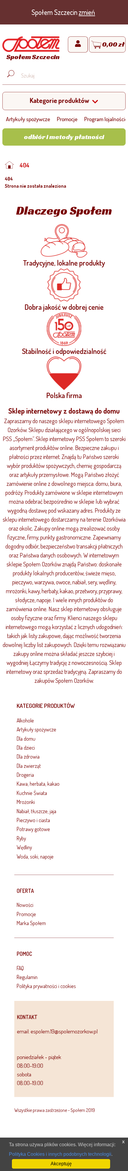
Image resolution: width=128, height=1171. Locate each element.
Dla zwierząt (29, 765)
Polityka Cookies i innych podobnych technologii (60, 1154)
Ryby (21, 838)
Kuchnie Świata (32, 793)
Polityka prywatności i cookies (46, 986)
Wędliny (24, 847)
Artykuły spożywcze (28, 119)
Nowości (25, 905)
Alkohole (25, 720)
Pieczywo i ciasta (33, 820)
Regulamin (27, 977)
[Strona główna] (11, 165)
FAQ (20, 968)
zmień (87, 12)
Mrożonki (26, 802)
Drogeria (25, 774)
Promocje (67, 119)
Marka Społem (31, 923)
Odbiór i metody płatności (64, 136)
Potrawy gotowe (33, 829)
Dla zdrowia (28, 756)
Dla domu (26, 738)
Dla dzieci (26, 747)
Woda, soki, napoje (35, 856)
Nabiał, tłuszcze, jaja (36, 811)
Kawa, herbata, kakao (38, 783)
